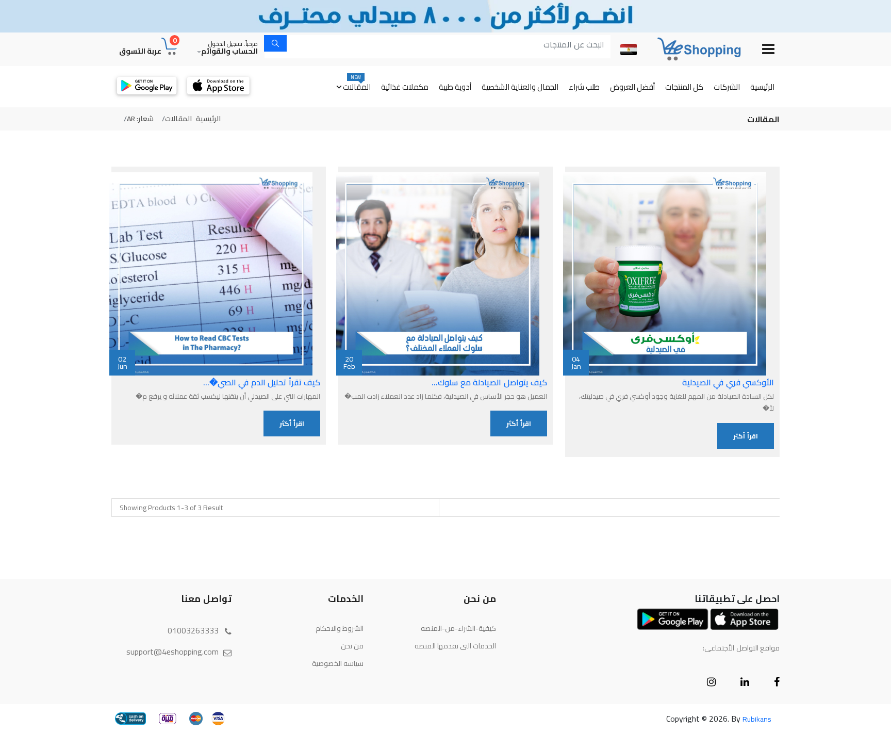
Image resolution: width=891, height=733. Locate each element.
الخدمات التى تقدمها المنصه (455, 646)
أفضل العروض (632, 86)
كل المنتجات (684, 86)
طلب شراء (584, 86)
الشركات (727, 86)
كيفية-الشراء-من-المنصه (458, 628)
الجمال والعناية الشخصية (520, 86)
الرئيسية (762, 86)
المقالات (357, 83)
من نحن (352, 646)
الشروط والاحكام (340, 628)
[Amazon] (691, 49)
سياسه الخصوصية (338, 663)
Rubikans (756, 719)
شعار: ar (140, 118)
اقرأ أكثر (745, 436)
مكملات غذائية (404, 86)
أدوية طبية (455, 86)
